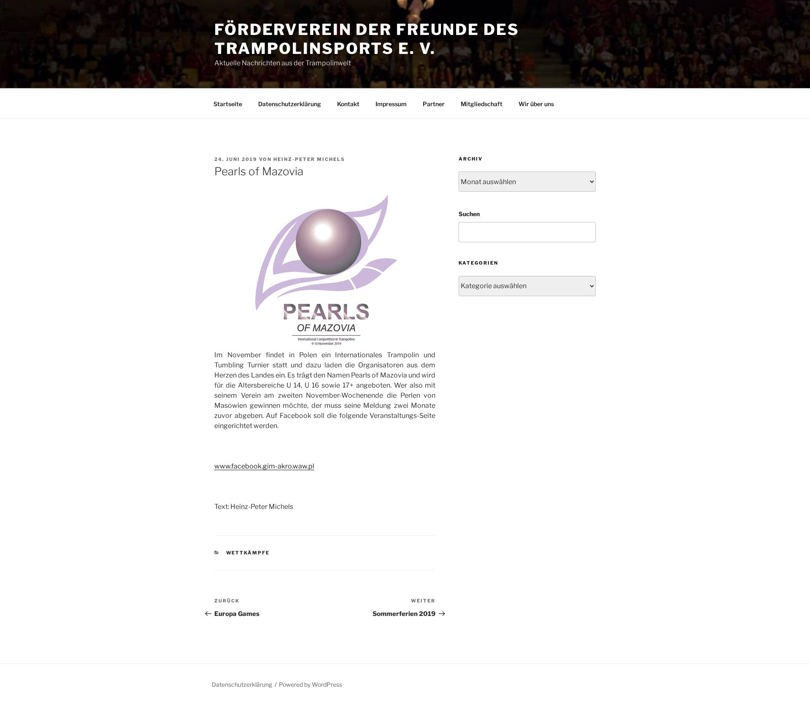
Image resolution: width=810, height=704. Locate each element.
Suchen (469, 213)
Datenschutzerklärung (289, 103)
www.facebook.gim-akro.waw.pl (264, 466)
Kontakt (348, 103)
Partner (434, 103)
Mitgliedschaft (481, 103)
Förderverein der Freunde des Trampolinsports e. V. (366, 39)
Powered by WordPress (310, 684)
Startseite (227, 103)
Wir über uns (536, 103)
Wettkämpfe (248, 553)
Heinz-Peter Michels (309, 159)
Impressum (391, 103)
